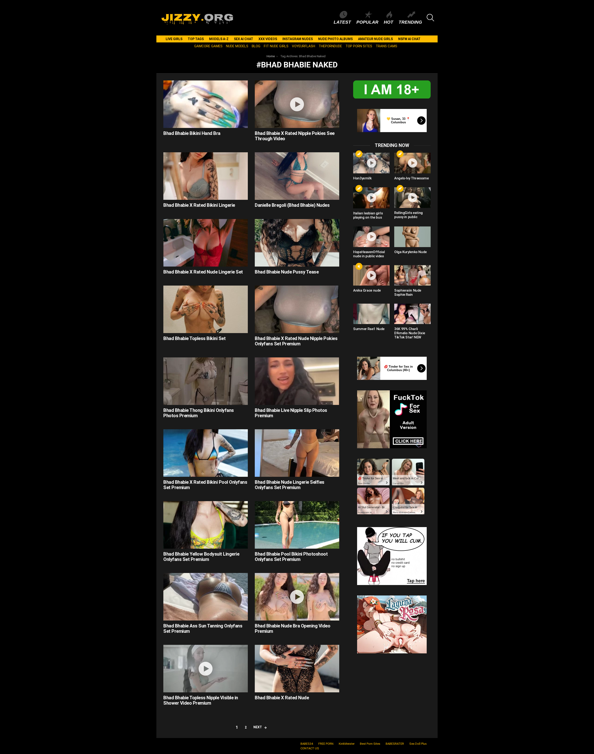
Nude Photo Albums (335, 39)
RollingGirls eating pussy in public (408, 215)
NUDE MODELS (237, 46)
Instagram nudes (297, 39)
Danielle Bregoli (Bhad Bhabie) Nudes (292, 205)
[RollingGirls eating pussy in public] (412, 197)
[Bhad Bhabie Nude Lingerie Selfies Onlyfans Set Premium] (297, 453)
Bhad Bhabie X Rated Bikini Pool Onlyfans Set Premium (205, 484)
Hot (388, 22)
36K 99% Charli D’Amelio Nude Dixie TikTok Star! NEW (409, 333)
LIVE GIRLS (174, 39)
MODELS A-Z (219, 39)
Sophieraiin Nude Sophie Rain (407, 292)
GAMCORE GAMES (208, 46)
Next (257, 727)
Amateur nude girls (375, 39)
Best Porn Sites (370, 743)
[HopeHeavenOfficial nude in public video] (371, 236)
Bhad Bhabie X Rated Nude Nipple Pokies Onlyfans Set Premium (296, 341)
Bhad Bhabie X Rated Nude (282, 697)
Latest (342, 22)
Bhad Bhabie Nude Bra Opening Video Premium (292, 628)
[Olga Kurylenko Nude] (412, 236)
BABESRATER (395, 743)
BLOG (256, 46)
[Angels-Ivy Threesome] (412, 163)
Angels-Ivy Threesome (411, 178)
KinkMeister (347, 743)
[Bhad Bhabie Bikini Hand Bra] (205, 104)
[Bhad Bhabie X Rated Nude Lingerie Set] (205, 243)
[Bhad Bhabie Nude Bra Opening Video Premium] (297, 596)
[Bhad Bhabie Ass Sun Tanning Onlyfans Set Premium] (205, 596)
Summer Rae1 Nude (368, 329)
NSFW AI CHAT (409, 39)
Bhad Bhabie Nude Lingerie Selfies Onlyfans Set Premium (289, 484)
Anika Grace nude (367, 290)
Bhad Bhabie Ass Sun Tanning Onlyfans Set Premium (202, 628)
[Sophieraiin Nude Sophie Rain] (412, 275)
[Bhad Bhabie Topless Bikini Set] (205, 309)
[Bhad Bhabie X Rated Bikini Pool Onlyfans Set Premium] (205, 453)
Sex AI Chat (243, 39)
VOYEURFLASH (303, 46)
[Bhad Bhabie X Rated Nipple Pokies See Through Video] (297, 104)
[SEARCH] (430, 17)
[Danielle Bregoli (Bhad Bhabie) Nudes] (297, 176)
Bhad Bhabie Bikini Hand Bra (191, 133)
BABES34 (306, 743)
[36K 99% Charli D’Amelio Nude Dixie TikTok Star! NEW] (412, 314)
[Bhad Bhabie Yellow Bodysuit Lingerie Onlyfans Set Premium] (205, 525)
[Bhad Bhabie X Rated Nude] (297, 668)
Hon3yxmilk (362, 178)
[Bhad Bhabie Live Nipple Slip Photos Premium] (297, 381)
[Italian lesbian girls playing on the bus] (371, 197)
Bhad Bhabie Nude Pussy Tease (287, 272)
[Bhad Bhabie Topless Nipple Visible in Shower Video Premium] (205, 668)
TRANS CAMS (386, 46)
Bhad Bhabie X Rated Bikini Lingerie (199, 205)
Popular (367, 22)
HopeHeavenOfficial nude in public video (369, 254)
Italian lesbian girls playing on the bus (368, 215)
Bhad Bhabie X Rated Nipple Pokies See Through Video (295, 135)
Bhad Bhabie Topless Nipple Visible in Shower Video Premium (200, 700)
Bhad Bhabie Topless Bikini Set (194, 338)
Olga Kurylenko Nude (410, 252)
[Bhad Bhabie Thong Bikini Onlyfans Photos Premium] (205, 381)
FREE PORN (325, 743)
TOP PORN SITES (358, 46)
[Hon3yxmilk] (371, 163)
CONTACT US (309, 748)
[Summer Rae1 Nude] (371, 314)
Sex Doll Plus (418, 743)
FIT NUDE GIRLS (276, 46)
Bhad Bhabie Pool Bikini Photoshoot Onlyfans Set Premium (291, 556)
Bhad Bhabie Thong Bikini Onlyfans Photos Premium (198, 412)
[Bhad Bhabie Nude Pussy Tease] (297, 243)
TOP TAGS (196, 39)
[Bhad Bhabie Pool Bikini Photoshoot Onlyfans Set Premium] (297, 525)
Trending (410, 22)
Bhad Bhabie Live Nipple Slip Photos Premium (291, 412)
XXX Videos (267, 39)
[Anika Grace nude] (371, 275)
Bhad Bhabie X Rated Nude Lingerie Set (203, 272)
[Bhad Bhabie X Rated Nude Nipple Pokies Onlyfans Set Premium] (297, 309)
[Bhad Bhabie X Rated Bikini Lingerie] (205, 176)
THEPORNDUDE (330, 46)
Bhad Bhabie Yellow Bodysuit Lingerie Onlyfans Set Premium (201, 556)
